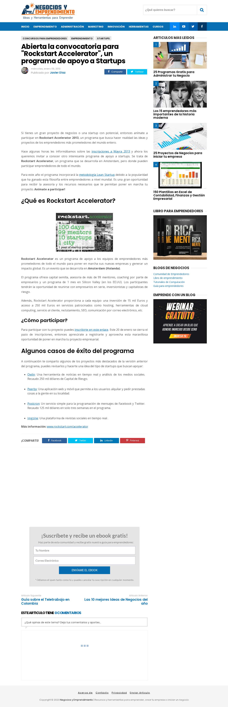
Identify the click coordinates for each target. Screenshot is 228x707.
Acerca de (85, 692)
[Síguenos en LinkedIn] (175, 26)
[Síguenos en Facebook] (202, 26)
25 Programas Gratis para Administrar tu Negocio (173, 73)
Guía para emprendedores (168, 286)
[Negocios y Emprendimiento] (48, 18)
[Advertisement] (84, 103)
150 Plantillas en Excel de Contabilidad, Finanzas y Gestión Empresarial (179, 195)
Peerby (32, 389)
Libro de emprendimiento (168, 278)
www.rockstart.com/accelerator (67, 427)
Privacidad (119, 692)
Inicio (25, 26)
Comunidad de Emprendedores (171, 274)
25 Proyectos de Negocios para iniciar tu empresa (177, 155)
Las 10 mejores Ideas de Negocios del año (116, 602)
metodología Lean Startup (97, 175)
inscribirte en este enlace (91, 330)
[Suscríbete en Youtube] (184, 26)
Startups (103, 38)
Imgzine (32, 418)
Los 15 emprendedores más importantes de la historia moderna (174, 114)
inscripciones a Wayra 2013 (111, 151)
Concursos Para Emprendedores (45, 38)
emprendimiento (82, 38)
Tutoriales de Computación (169, 282)
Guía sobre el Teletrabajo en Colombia (45, 602)
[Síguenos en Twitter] (193, 26)
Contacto (102, 692)
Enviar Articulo (140, 692)
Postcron (33, 404)
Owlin (31, 374)
